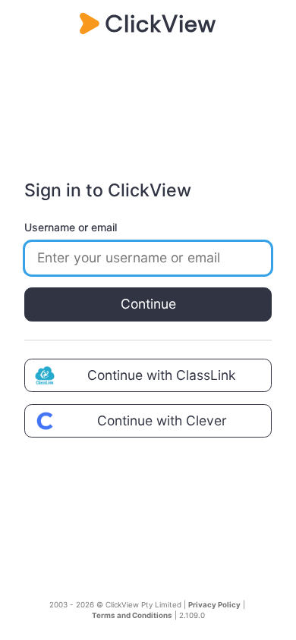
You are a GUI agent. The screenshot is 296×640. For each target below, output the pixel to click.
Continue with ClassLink (161, 375)
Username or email (70, 227)
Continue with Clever (162, 420)
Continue (148, 304)
